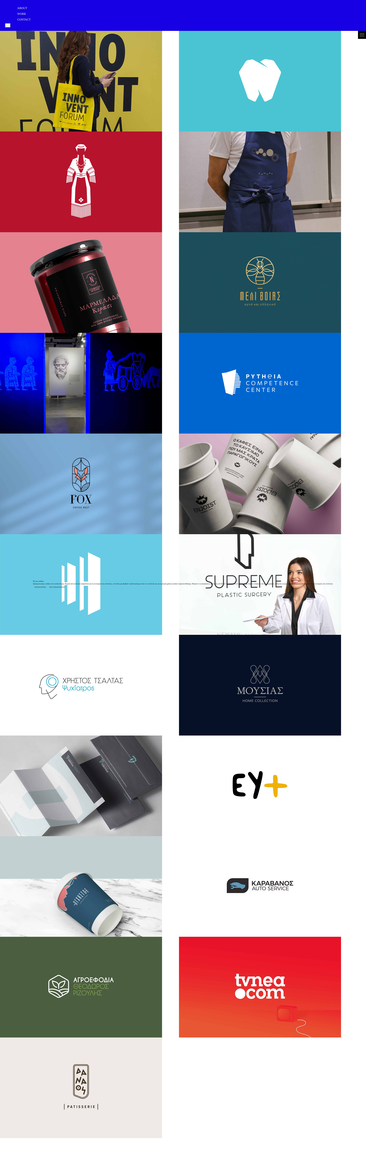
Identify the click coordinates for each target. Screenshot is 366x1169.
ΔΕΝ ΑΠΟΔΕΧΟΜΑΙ (57, 587)
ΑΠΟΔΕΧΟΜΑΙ (40, 587)
